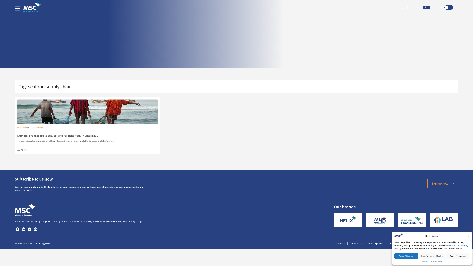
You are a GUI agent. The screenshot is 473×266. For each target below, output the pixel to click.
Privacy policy (375, 243)
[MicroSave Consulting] (25, 210)
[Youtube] (35, 229)
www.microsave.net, (457, 245)
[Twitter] (29, 229)
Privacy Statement (436, 262)
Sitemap (340, 243)
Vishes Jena (22, 128)
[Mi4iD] (380, 220)
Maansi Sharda (37, 128)
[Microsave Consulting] (32, 7)
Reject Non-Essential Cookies (432, 256)
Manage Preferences (457, 256)
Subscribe (414, 7)
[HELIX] (348, 220)
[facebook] (17, 229)
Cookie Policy (425, 262)
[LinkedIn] (23, 229)
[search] (403, 7)
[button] (468, 236)
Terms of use (356, 243)
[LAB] (444, 220)
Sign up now (440, 184)
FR (426, 7)
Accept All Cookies (406, 256)
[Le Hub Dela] (412, 220)
